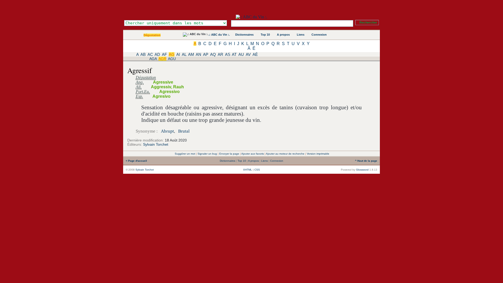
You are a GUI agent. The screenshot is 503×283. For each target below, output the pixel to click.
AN (198, 54)
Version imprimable (318, 153)
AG (171, 54)
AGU (172, 59)
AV (248, 54)
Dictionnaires (244, 34)
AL (184, 54)
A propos (283, 34)
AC (150, 54)
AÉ (255, 54)
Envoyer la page (229, 153)
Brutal (184, 131)
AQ (213, 54)
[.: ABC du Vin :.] (251, 17)
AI (178, 54)
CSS (257, 169)
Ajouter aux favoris (252, 153)
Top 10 (265, 34)
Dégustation (152, 35)
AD (157, 54)
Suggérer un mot (185, 153)
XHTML (247, 169)
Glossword (362, 169)
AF (164, 54)
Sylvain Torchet (155, 144)
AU (241, 54)
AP (205, 54)
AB (143, 54)
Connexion (319, 34)
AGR (162, 59)
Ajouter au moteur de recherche (285, 153)
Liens (300, 34)
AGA (153, 59)
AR (220, 54)
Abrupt (167, 131)
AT (234, 54)
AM (191, 54)
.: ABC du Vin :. (219, 34)
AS (227, 54)
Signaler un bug (207, 153)
